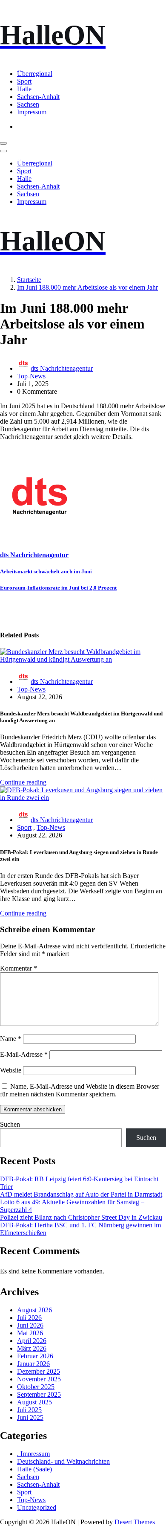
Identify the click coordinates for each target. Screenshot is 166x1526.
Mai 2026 (30, 1333)
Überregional (34, 73)
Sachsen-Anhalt (38, 96)
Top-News (31, 376)
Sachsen (28, 104)
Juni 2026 (30, 1325)
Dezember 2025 (38, 1371)
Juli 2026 (29, 1317)
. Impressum (33, 1453)
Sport (24, 81)
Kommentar (18, 968)
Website (10, 1070)
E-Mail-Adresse (24, 1054)
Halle (24, 89)
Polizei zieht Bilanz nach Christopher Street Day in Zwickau (81, 1217)
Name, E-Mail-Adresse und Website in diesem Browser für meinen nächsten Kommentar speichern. (79, 1090)
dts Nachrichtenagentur (62, 368)
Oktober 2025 (35, 1386)
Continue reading (23, 782)
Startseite (29, 279)
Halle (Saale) (34, 1469)
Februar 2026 (35, 1356)
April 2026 (31, 1340)
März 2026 (31, 1348)
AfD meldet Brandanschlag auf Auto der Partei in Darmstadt (81, 1194)
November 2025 (39, 1379)
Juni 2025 (30, 1417)
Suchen (10, 1124)
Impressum (31, 112)
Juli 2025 (29, 1409)
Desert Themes (134, 1522)
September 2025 (39, 1394)
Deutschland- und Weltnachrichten (63, 1461)
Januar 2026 (33, 1363)
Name (10, 1038)
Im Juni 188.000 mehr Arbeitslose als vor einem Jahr (87, 287)
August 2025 (34, 1402)
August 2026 (34, 1310)
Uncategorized (36, 1507)
